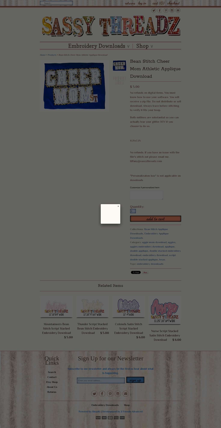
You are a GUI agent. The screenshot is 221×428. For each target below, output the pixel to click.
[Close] (118, 206)
